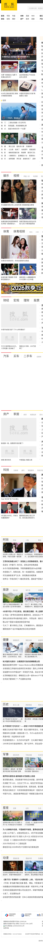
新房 (27, 19)
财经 (6, 300)
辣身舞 (23, 152)
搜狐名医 (29, 640)
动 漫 (3, 156)
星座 (6, 807)
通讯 (22, 470)
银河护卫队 (31, 152)
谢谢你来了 (27, 159)
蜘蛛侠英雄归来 (14, 152)
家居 (33, 19)
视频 (16, 175)
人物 (27, 540)
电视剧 (35, 176)
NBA (33, 16)
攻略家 (40, 590)
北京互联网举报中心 (28, 915)
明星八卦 (27, 176)
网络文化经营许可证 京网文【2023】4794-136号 (18, 924)
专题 (13, 16)
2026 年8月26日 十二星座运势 (14, 844)
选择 (34, 159)
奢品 (39, 540)
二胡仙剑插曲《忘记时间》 (17, 122)
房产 (6, 414)
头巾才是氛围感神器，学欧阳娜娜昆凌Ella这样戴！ (23, 568)
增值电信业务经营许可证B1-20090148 (14, 921)
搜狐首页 (9, 5)
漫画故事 (16, 858)
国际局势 (16, 755)
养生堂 (19, 159)
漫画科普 (29, 858)
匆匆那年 (24, 149)
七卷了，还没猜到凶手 (11, 894)
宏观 (8, 19)
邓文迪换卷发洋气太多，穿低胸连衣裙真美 (19, 575)
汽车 (6, 356)
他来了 (17, 149)
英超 (27, 16)
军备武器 (29, 755)
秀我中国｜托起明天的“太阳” (14, 737)
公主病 (11, 149)
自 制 (3, 149)
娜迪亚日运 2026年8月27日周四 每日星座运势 (21, 847)
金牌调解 (12, 159)
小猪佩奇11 (13, 156)
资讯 (41, 415)
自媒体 (39, 357)
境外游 (28, 590)
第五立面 (12, 146)
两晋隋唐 (29, 705)
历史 (6, 704)
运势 (27, 808)
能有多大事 (21, 146)
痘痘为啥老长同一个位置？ (17, 129)
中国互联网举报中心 (12, 915)
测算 (14, 808)
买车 (16, 356)
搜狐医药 (16, 640)
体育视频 (19, 231)
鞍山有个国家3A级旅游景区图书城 (16, 622)
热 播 (3, 146)
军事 (8, 16)
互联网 (15, 470)
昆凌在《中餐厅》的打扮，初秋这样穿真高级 (20, 565)
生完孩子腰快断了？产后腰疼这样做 (17, 679)
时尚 (6, 539)
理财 (13, 19)
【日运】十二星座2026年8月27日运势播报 (19, 840)
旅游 (6, 589)
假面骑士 (32, 156)
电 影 (3, 152)
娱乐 (6, 175)
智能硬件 (30, 470)
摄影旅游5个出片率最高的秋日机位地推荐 (19, 629)
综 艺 (3, 159)
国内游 (15, 590)
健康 (6, 639)
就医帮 (40, 640)
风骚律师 (29, 146)
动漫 (6, 857)
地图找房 (33, 415)
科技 (6, 469)
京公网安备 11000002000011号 (14, 926)
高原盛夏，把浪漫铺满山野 (17, 126)
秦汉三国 (16, 705)
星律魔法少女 (23, 156)
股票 (36, 300)
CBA (37, 232)
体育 (6, 231)
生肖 (39, 808)
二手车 (28, 356)
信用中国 (6, 928)
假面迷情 (32, 149)
